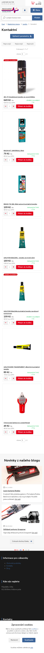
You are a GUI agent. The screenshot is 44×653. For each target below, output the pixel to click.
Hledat (37, 17)
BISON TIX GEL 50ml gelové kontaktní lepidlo (20, 204)
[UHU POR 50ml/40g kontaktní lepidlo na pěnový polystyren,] (22, 291)
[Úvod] (10, 10)
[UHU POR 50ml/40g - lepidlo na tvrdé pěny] (22, 238)
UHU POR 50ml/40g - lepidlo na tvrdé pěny (19, 258)
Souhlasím (29, 640)
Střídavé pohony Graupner (14, 529)
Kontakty (9, 566)
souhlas (34, 629)
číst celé (17, 499)
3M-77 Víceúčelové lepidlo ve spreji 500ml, (19, 97)
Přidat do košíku (25, 106)
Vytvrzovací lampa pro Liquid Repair (17, 423)
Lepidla (25, 24)
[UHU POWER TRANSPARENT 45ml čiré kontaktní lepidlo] (22, 347)
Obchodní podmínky (13, 563)
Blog (8, 568)
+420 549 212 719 (8, 2)
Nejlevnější (19, 44)
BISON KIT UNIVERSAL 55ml (14, 151)
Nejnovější (7, 44)
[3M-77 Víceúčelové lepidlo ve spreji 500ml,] (22, 77)
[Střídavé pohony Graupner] (22, 514)
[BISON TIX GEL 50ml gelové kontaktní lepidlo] (22, 184)
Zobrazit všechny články (20, 541)
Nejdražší (30, 44)
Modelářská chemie (14, 24)
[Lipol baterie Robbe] (22, 475)
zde (31, 648)
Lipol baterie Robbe (11, 491)
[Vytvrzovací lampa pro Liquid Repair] (22, 403)
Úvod (3, 24)
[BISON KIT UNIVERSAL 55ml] (22, 130)
